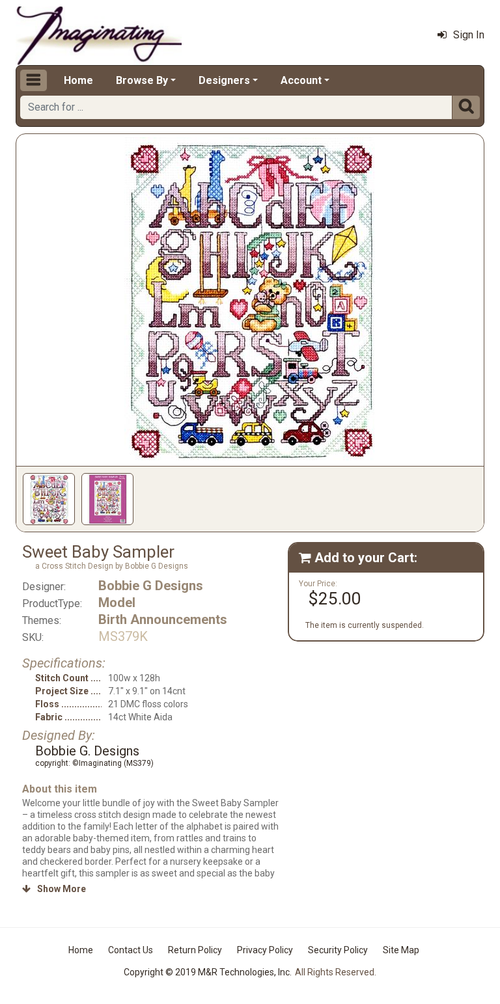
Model (116, 602)
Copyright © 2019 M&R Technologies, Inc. (208, 972)
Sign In (468, 35)
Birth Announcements (162, 619)
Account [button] (301, 80)
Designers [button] (224, 80)
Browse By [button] (142, 80)
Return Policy (195, 950)
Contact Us (130, 950)
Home (78, 80)
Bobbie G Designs (150, 585)
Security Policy (338, 950)
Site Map (401, 950)
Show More (54, 889)
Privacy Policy (265, 950)
